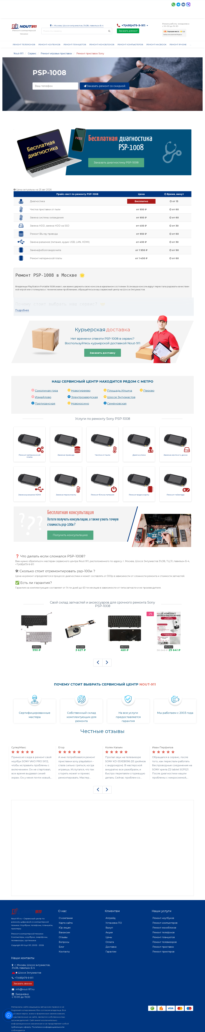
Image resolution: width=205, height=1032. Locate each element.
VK (183, 4)
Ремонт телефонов (24, 44)
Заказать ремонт (128, 30)
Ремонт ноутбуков (49, 44)
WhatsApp (173, 4)
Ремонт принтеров (163, 951)
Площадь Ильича (119, 390)
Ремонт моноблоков (101, 44)
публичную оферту (21, 1027)
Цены (109, 937)
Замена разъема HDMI (29, 494)
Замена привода (66, 455)
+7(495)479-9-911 (24, 977)
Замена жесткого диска (175, 455)
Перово (148, 390)
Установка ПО (114, 922)
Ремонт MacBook (156, 44)
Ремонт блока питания (102, 494)
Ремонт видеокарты (139, 494)
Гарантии (130, 14)
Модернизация (97, 14)
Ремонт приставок (163, 946)
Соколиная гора (46, 390)
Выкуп (109, 927)
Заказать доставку (102, 352)
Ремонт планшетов (75, 44)
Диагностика (139, 455)
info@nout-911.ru (24, 989)
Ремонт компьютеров (130, 44)
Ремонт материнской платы (29, 456)
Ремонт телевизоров (164, 942)
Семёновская (117, 403)
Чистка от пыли (102, 455)
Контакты (159, 14)
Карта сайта (66, 922)
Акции (67, 14)
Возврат (115, 14)
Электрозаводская (84, 397)
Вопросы (64, 942)
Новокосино (80, 403)
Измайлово (43, 397)
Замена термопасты (66, 494)
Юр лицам (64, 927)
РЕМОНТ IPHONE (178, 44)
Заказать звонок (22, 983)
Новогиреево (80, 390)
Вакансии (64, 932)
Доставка (40, 14)
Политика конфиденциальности (48, 1027)
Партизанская (45, 403)
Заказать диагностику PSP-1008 (116, 162)
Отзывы (145, 14)
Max (188, 4)
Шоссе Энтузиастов (121, 397)
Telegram (178, 4)
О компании (23, 14)
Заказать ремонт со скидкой (105, 86)
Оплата (54, 14)
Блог (61, 946)
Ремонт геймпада (175, 494)
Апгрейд (110, 918)
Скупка (80, 14)
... (190, 44)
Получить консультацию (70, 535)
